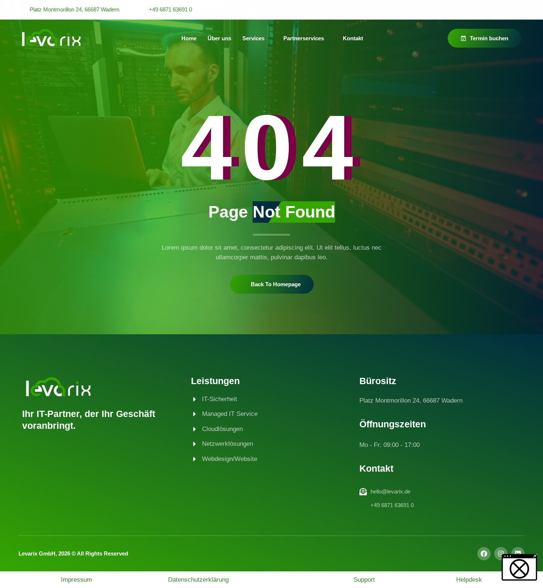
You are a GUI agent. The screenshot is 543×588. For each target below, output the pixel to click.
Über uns (219, 38)
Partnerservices (303, 38)
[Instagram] (501, 553)
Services (253, 38)
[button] (519, 567)
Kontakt (353, 38)
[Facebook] (484, 553)
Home (189, 38)
